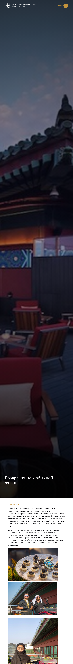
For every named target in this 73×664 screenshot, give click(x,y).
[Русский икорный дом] (20, 6)
